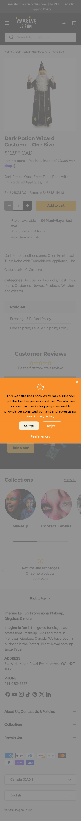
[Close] (77, 382)
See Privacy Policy (40, 416)
